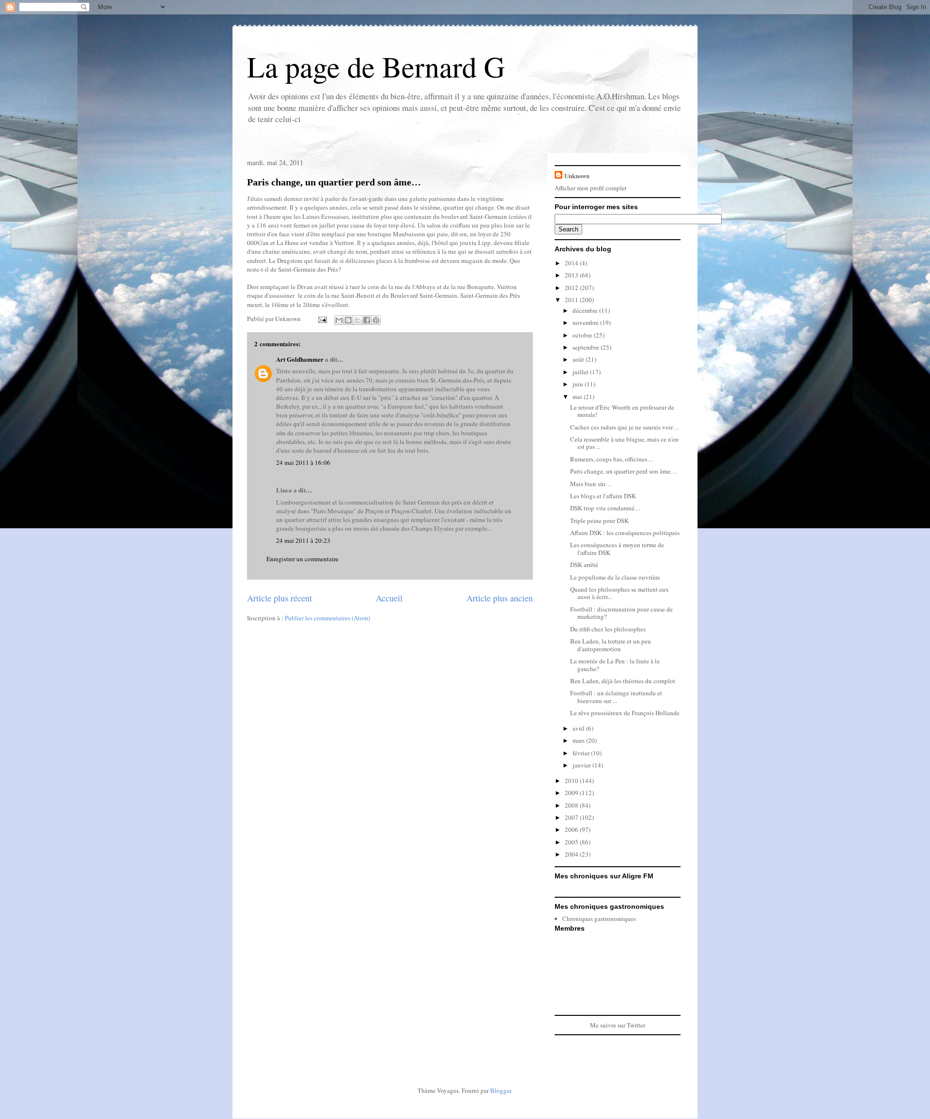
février (582, 753)
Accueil (389, 598)
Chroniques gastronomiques (599, 918)
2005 (572, 842)
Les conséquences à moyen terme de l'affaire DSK (617, 548)
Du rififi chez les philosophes (608, 629)
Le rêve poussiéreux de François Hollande (625, 712)
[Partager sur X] (357, 320)
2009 (572, 792)
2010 (572, 780)
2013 (572, 275)
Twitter (636, 1025)
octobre (583, 335)
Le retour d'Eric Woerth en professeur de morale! (622, 411)
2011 (572, 299)
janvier (582, 765)
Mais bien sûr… (591, 483)
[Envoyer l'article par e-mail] (321, 318)
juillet (581, 372)
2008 (572, 805)
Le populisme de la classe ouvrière (615, 577)
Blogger (500, 1090)
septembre (587, 347)
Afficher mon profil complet (591, 188)
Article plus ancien (499, 598)
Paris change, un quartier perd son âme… (334, 182)
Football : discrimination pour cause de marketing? (621, 613)
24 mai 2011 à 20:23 (303, 540)
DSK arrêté (584, 564)
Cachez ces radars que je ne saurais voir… (624, 427)
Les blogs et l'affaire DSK (603, 495)
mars (579, 740)
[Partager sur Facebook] (367, 320)
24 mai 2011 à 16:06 (303, 462)
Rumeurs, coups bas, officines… (611, 459)
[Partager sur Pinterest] (376, 320)
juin (579, 384)
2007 (572, 817)
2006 (572, 829)
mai (578, 396)
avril (579, 728)
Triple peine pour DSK (599, 520)
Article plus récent (279, 598)
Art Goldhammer (300, 359)
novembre (586, 322)
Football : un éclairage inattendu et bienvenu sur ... (616, 697)
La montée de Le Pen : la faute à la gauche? (615, 665)
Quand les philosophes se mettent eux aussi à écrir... (619, 593)
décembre (586, 310)
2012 (572, 287)
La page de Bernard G (376, 66)
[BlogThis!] (348, 320)
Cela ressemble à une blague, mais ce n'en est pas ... (624, 443)
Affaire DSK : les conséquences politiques (625, 532)
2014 (572, 263)
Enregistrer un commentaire (302, 558)
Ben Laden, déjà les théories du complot (622, 680)
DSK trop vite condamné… (605, 508)
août (579, 359)
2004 (572, 854)
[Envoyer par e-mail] (339, 320)
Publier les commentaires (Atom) (327, 617)
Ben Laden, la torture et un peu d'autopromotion (610, 645)
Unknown (576, 175)
